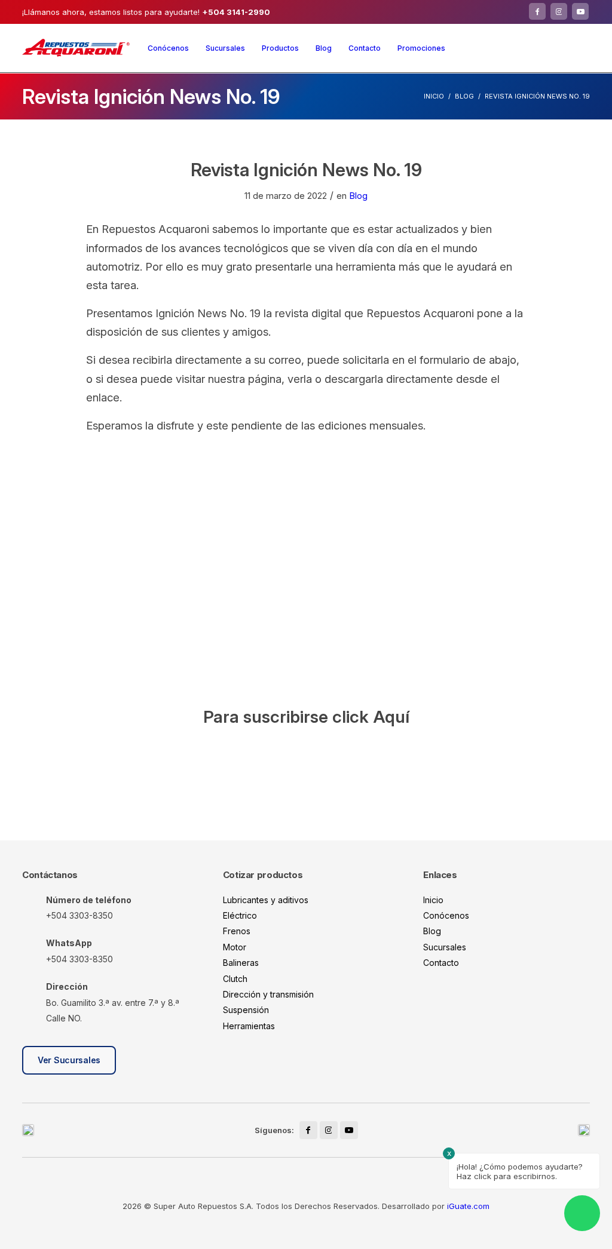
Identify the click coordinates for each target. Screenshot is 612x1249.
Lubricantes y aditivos (265, 900)
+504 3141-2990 (236, 12)
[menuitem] (168, 48)
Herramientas (249, 1026)
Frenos (236, 931)
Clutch (235, 979)
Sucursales (444, 947)
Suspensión (246, 1010)
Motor (234, 947)
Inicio (434, 96)
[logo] (76, 48)
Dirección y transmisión (268, 994)
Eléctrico (240, 915)
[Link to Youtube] (580, 11)
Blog (464, 96)
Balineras (241, 963)
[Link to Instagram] (558, 11)
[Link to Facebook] (537, 11)
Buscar (581, 48)
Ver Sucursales (69, 1060)
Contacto (441, 963)
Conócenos (446, 915)
